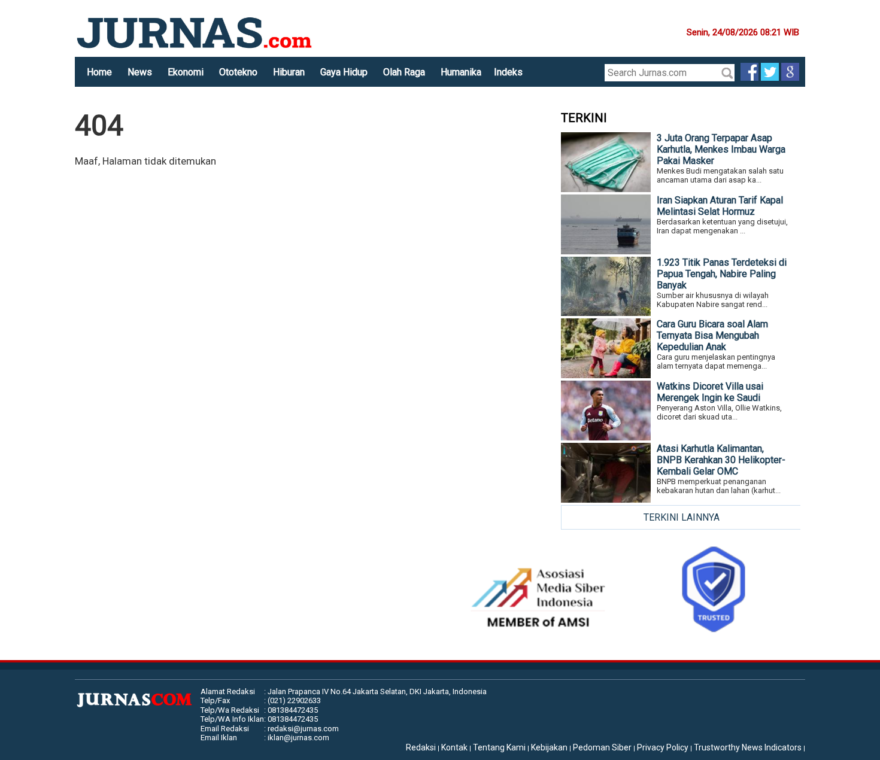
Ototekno (238, 72)
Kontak (454, 747)
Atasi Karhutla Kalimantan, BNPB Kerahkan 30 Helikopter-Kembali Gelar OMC (721, 460)
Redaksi (421, 747)
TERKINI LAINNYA (682, 517)
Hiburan (289, 72)
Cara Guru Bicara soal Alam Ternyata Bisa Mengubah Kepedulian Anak (712, 335)
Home (99, 72)
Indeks (508, 72)
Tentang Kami (499, 747)
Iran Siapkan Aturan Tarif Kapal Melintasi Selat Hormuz (720, 205)
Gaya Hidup (344, 72)
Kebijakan (549, 747)
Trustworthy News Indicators (748, 747)
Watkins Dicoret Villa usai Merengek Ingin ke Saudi (710, 392)
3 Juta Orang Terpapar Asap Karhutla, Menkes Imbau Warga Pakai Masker (721, 149)
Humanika (461, 72)
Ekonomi (186, 72)
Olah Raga (404, 72)
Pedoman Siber (602, 747)
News (140, 72)
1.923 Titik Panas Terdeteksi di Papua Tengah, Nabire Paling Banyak (722, 274)
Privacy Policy (662, 747)
